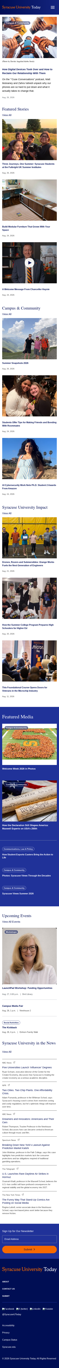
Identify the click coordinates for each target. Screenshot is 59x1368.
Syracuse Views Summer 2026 (18, 893)
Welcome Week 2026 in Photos (19, 768)
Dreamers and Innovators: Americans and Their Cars (28, 1121)
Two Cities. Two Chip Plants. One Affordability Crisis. (27, 1092)
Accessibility (8, 1325)
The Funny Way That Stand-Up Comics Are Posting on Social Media (26, 1201)
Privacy (5, 1332)
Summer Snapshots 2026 (15, 363)
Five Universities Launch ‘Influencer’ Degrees (27, 1067)
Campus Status (9, 1340)
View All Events (11, 921)
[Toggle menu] (53, 7)
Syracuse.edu (9, 1347)
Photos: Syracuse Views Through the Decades (26, 875)
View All (6, 115)
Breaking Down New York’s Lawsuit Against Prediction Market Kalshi (26, 1147)
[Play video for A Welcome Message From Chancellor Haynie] (29, 262)
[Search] (45, 7)
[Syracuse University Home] (21, 7)
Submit (28, 1249)
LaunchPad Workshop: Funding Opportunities (27, 988)
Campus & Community (17, 23)
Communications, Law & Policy (18, 849)
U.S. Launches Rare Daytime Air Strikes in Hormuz (25, 1175)
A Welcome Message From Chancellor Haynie (26, 289)
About (5, 1282)
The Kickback (9, 1027)
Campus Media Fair (12, 1006)
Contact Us (8, 1289)
